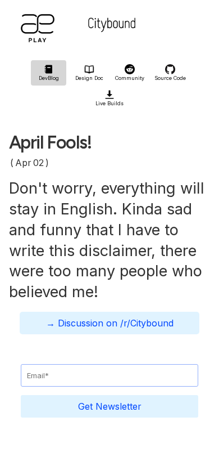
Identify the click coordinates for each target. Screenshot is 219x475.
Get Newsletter (110, 406)
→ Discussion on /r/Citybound (110, 323)
